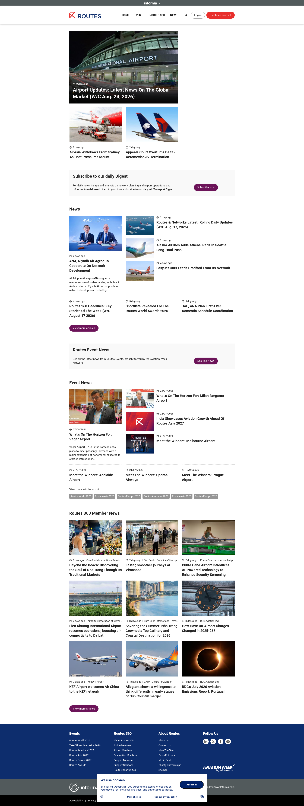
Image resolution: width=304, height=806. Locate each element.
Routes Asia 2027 (78, 755)
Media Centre (166, 760)
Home (125, 15)
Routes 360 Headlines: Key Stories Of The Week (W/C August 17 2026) (90, 311)
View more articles (84, 328)
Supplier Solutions (123, 765)
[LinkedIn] (206, 741)
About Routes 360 (124, 740)
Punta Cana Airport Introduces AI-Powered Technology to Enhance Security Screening (205, 570)
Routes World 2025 (81, 496)
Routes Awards (77, 765)
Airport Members (123, 750)
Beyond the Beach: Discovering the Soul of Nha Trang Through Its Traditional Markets (95, 570)
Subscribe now (205, 187)
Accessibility (76, 800)
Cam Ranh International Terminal (104, 560)
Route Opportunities (125, 770)
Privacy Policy (95, 800)
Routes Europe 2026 (206, 496)
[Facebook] (220, 741)
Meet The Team (167, 750)
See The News (205, 360)
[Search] (186, 15)
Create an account (220, 15)
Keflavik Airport (96, 681)
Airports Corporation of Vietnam (105, 621)
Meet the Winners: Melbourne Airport (185, 441)
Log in (197, 15)
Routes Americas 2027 (81, 750)
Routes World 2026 (79, 740)
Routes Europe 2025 (129, 496)
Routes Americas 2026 (156, 496)
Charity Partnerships (170, 765)
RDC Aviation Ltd (209, 621)
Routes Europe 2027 (80, 760)
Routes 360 (157, 15)
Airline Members (122, 745)
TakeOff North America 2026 (84, 745)
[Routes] (85, 15)
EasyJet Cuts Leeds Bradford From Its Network (193, 268)
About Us (164, 740)
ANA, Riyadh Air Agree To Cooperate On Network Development (89, 266)
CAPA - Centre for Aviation (158, 681)
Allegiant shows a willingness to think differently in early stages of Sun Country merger (151, 691)
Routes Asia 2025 (104, 496)
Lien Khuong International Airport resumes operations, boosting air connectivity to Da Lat (95, 630)
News (173, 15)
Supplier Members (123, 760)
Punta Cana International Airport (218, 560)
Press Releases (167, 755)
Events (139, 15)
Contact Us (165, 745)
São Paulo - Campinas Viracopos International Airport (173, 560)
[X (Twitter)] (213, 741)
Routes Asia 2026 (181, 496)
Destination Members (125, 755)
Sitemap (163, 770)
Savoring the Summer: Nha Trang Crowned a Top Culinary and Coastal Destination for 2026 (151, 630)
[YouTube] (228, 741)
